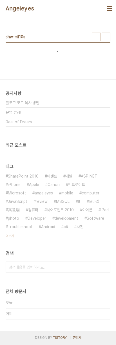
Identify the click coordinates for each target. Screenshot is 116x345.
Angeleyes (20, 8)
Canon (54, 184)
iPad (105, 210)
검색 (104, 267)
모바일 (94, 201)
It (79, 201)
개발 (69, 176)
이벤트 (52, 176)
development (66, 218)
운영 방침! (13, 112)
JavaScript (17, 201)
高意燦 (14, 210)
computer (90, 193)
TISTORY (60, 338)
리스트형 (106, 37)
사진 (80, 226)
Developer (37, 218)
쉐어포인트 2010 (60, 210)
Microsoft (17, 193)
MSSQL (63, 201)
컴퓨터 (33, 210)
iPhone (14, 184)
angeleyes (44, 193)
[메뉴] (109, 8)
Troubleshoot (20, 226)
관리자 (77, 338)
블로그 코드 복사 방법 (22, 103)
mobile (67, 193)
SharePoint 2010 (23, 176)
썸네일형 (96, 37)
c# (66, 226)
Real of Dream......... (24, 122)
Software (95, 218)
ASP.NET (89, 176)
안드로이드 (76, 184)
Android (48, 226)
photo (13, 218)
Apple (34, 184)
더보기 (10, 236)
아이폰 (87, 210)
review (42, 201)
